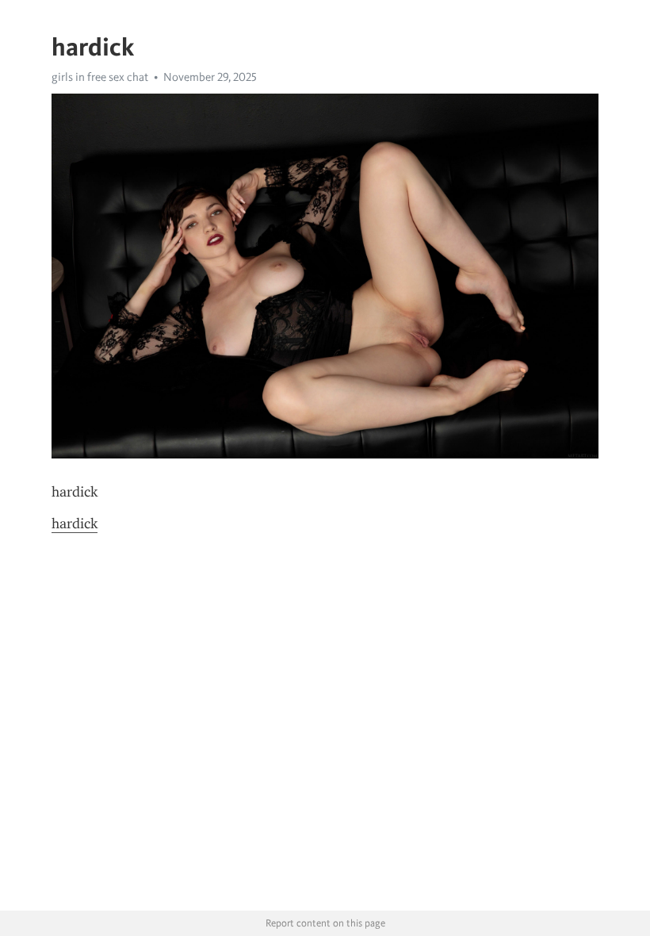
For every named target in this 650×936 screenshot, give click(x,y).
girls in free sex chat (100, 77)
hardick (75, 523)
